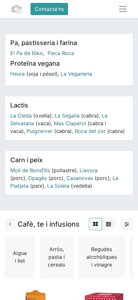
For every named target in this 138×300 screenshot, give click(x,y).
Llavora (89, 170)
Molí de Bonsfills (30, 170)
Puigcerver (40, 131)
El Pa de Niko (26, 53)
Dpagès (37, 178)
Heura (17, 73)
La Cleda (21, 115)
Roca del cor (90, 131)
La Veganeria (76, 73)
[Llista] (108, 224)
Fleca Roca (60, 53)
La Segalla (67, 115)
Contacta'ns (49, 9)
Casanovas (79, 178)
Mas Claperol (70, 123)
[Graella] (95, 224)
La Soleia (58, 186)
